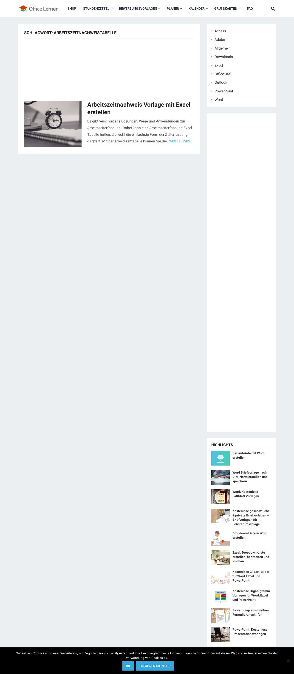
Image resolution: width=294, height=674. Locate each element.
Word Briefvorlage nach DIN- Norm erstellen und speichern (250, 477)
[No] (288, 660)
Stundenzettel (96, 8)
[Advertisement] (109, 69)
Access (220, 31)
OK (128, 666)
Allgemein (223, 48)
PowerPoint (224, 91)
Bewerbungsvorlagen (138, 8)
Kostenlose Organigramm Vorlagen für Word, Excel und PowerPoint (251, 595)
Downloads (224, 57)
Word (219, 99)
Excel (219, 65)
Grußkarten (225, 8)
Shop (72, 8)
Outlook (221, 82)
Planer (173, 8)
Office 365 (223, 74)
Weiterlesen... (181, 141)
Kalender (197, 8)
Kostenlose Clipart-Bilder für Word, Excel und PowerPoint (250, 576)
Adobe (220, 39)
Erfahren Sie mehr (155, 666)
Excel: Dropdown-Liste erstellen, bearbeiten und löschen (250, 557)
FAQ (250, 8)
